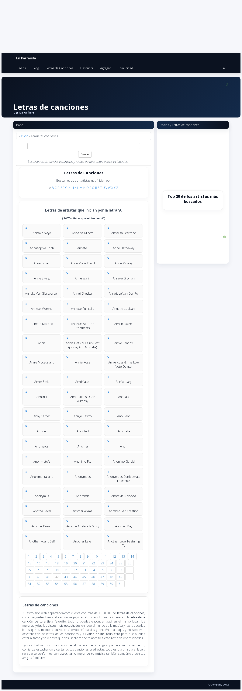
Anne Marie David (83, 263)
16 (38, 563)
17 (48, 563)
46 (93, 577)
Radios (21, 68)
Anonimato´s (41, 461)
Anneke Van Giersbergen (41, 293)
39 (29, 577)
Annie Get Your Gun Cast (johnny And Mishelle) (82, 345)
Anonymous (83, 477)
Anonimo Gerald (124, 461)
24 (111, 563)
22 (93, 563)
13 (123, 556)
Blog (36, 68)
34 (93, 570)
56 (75, 584)
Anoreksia (82, 496)
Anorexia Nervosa (123, 496)
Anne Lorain (42, 263)
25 (120, 563)
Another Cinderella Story (82, 526)
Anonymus (42, 496)
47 (102, 577)
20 (75, 563)
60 (111, 584)
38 (129, 570)
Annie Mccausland (41, 362)
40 (38, 577)
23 (102, 563)
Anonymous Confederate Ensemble (123, 479)
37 (120, 570)
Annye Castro (83, 416)
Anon (123, 446)
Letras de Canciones (59, 68)
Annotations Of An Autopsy (82, 399)
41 (48, 577)
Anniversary (123, 382)
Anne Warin (82, 278)
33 (84, 570)
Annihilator (82, 382)
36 (111, 570)
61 (120, 584)
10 (96, 556)
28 (38, 570)
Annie (42, 343)
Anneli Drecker (82, 293)
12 (114, 556)
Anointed (83, 431)
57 (84, 584)
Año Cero (123, 416)
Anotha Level (42, 511)
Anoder (42, 431)
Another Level (82, 541)
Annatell (82, 248)
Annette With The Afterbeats (82, 326)
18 (57, 563)
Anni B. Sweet (123, 324)
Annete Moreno (42, 309)
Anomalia (123, 431)
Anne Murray (123, 263)
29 (48, 570)
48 (111, 577)
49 (120, 577)
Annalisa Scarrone (123, 233)
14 (132, 556)
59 (102, 584)
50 (129, 577)
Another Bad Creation (123, 511)
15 (29, 563)
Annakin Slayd (42, 233)
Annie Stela (41, 382)
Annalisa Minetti (82, 233)
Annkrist (41, 397)
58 (93, 584)
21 (84, 563)
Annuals (123, 397)
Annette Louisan (123, 309)
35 (102, 570)
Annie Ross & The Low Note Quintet (123, 364)
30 (57, 570)
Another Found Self (42, 541)
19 (66, 563)
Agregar (105, 68)
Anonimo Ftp (82, 461)
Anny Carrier (41, 416)
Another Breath (41, 526)
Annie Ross (82, 362)
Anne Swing (42, 278)
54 (57, 584)
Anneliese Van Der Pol (124, 293)
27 (29, 570)
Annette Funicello (82, 309)
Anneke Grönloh (124, 278)
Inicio (24, 136)
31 (66, 570)
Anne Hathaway (123, 248)
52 (38, 584)
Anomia (83, 446)
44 (75, 577)
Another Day (123, 526)
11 (105, 556)
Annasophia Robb (42, 248)
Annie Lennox (123, 343)
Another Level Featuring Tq (124, 543)
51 (29, 584)
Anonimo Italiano (41, 477)
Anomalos (42, 446)
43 (66, 577)
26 (129, 563)
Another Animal (82, 511)
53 (48, 584)
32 (75, 570)
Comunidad (125, 68)
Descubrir (86, 68)
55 (66, 584)
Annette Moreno (42, 324)
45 (84, 577)
